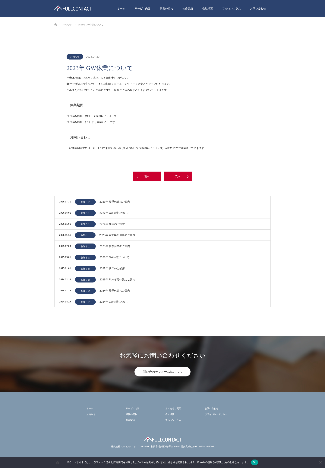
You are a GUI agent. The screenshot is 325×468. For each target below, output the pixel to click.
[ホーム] (55, 18)
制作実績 (187, 8)
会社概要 (207, 8)
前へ (147, 176)
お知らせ (74, 56)
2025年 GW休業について (114, 257)
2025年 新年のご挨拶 (112, 268)
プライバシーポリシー (216, 414)
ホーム (121, 8)
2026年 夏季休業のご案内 (114, 201)
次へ (178, 176)
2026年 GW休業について (114, 212)
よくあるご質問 (173, 408)
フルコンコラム (231, 8)
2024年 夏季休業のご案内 (114, 290)
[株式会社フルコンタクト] (73, 8)
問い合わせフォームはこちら (162, 371)
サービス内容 (142, 8)
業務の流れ (166, 8)
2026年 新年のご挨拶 (112, 223)
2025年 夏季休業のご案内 (114, 246)
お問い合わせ (258, 8)
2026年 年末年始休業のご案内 (117, 235)
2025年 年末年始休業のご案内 (117, 279)
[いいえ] (320, 462)
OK (255, 462)
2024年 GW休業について (114, 301)
